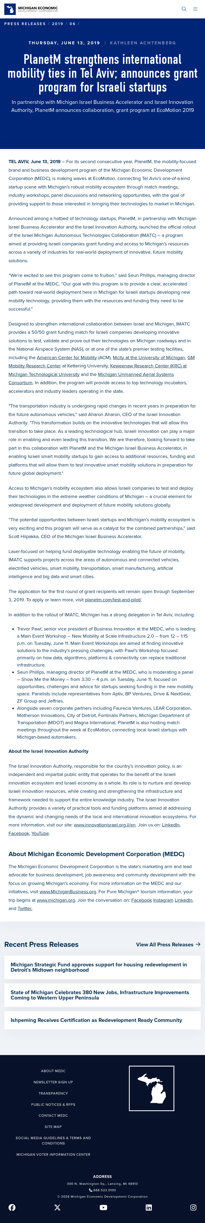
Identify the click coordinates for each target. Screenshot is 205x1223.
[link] (31, 9)
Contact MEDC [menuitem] (53, 1116)
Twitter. (25, 908)
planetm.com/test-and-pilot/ (113, 600)
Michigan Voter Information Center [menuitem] (53, 1155)
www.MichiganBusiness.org (68, 892)
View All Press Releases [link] (165, 945)
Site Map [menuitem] (53, 1127)
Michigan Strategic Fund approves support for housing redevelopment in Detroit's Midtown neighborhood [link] (99, 967)
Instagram (163, 900)
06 (73, 24)
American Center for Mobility (67, 357)
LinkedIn (171, 825)
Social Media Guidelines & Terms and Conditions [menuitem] (53, 1141)
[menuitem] (184, 9)
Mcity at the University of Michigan (149, 357)
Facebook (19, 833)
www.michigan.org (56, 900)
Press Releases (25, 24)
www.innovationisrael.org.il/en (105, 825)
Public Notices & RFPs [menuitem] (53, 1105)
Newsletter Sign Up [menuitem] (53, 1082)
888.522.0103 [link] (104, 1190)
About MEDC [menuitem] (53, 1071)
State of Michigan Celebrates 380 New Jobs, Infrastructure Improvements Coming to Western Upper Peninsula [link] (100, 995)
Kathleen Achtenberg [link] (143, 43)
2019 (58, 24)
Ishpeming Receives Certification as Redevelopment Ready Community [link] (96, 1020)
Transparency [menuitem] (53, 1093)
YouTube (40, 833)
